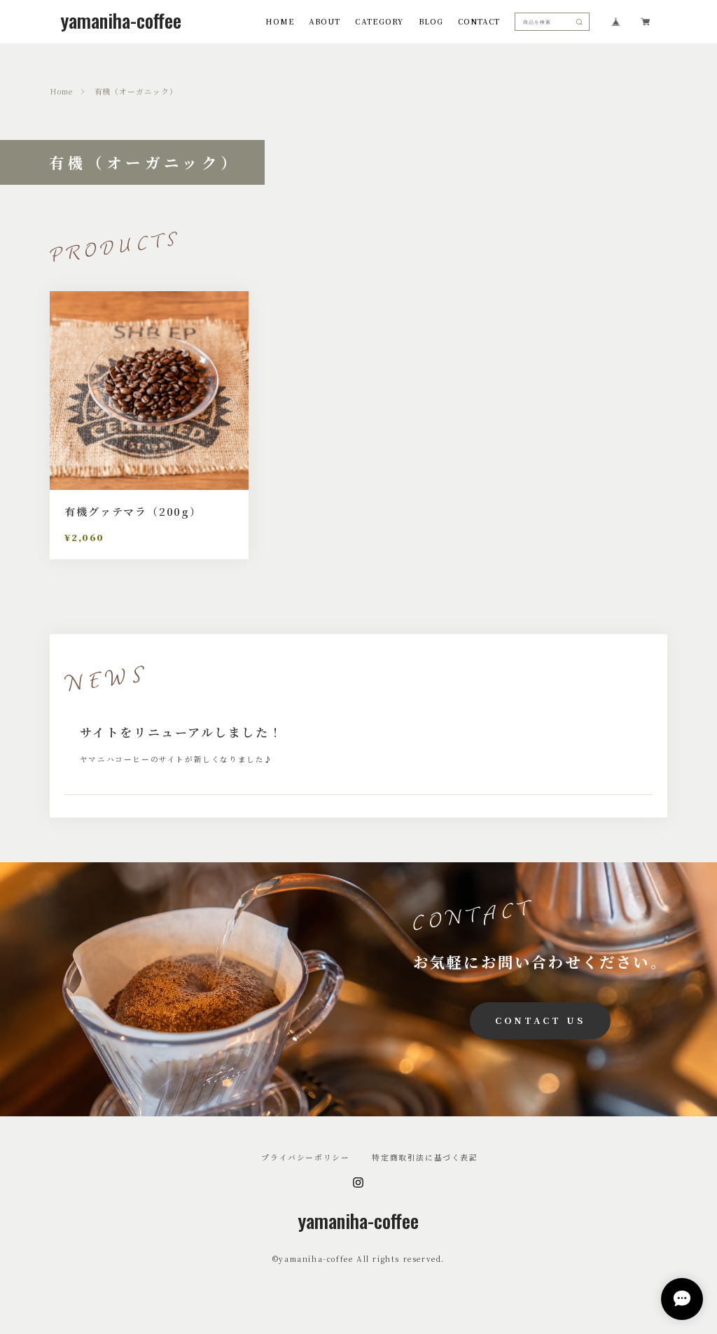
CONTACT (479, 22)
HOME (279, 22)
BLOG (431, 22)
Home (61, 92)
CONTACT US (540, 1020)
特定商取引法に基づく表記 (425, 1158)
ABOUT (324, 22)
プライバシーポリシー (305, 1158)
